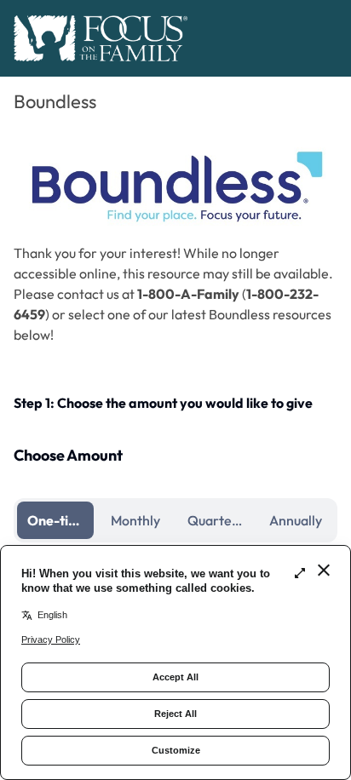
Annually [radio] (295, 520)
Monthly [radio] (135, 520)
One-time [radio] (57, 520)
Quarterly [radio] (217, 520)
